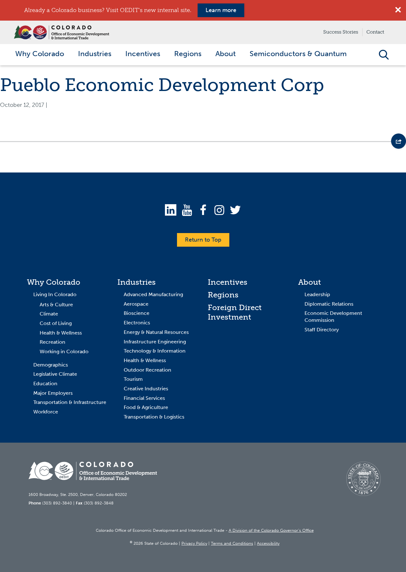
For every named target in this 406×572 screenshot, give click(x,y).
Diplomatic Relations (328, 304)
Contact (375, 32)
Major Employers (53, 393)
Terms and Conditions (232, 543)
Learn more (221, 10)
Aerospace (136, 304)
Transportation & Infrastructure (69, 402)
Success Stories (340, 32)
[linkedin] (170, 210)
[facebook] (203, 210)
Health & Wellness (61, 333)
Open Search (384, 54)
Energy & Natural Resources (156, 332)
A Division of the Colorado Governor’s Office (271, 530)
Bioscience (136, 313)
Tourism (133, 379)
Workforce (45, 412)
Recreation (52, 342)
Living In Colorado (54, 294)
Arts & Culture (56, 305)
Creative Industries (146, 389)
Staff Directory (321, 330)
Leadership (317, 294)
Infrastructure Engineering (155, 342)
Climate (49, 314)
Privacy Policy (194, 543)
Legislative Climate (55, 374)
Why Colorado (53, 282)
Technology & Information (155, 351)
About (309, 282)
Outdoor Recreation (147, 370)
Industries (136, 282)
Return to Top (203, 239)
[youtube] (187, 210)
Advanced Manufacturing (153, 294)
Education (45, 383)
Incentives (227, 282)
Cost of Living (56, 323)
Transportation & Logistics (154, 417)
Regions (223, 294)
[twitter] (235, 210)
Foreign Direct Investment (235, 312)
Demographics (50, 365)
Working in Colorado (64, 351)
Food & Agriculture (146, 407)
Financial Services (144, 398)
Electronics (137, 323)
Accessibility (268, 543)
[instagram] (219, 210)
